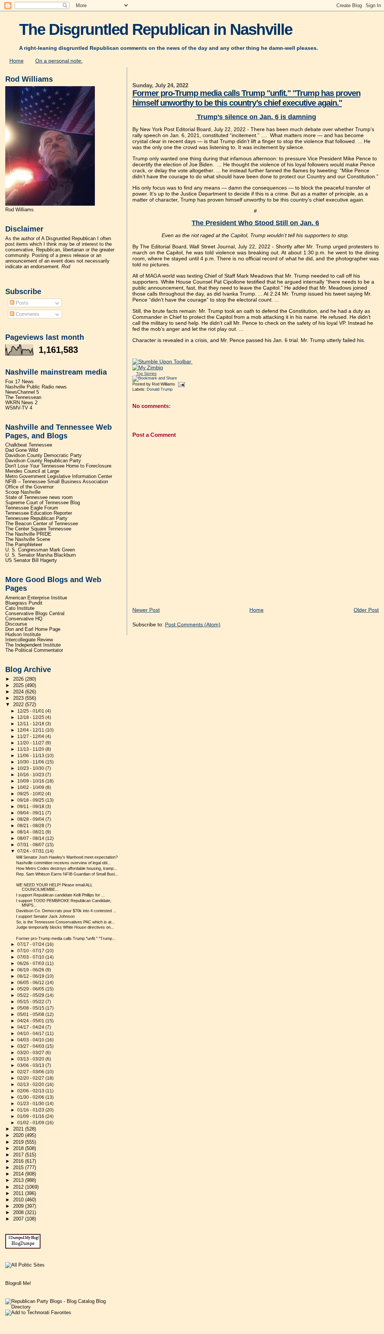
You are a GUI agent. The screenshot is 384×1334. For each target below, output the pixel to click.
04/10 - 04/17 (31, 1033)
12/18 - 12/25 (31, 717)
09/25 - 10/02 (31, 793)
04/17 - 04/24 (31, 1027)
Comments (26, 314)
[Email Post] (180, 384)
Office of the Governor (29, 487)
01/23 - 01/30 (31, 1103)
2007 (19, 1219)
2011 (19, 1193)
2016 (19, 1161)
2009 (19, 1206)
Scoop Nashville (22, 492)
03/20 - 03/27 (31, 1052)
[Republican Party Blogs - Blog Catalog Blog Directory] (63, 1307)
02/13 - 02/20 (31, 1084)
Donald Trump (159, 389)
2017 (19, 1155)
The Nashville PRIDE (28, 534)
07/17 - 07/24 (31, 944)
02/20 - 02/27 (31, 1078)
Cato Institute (19, 608)
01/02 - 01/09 (31, 1122)
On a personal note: (58, 61)
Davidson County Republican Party (43, 460)
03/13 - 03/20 (31, 1059)
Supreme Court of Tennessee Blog (42, 502)
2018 (19, 1148)
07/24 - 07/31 (31, 851)
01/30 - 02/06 (31, 1097)
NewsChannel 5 (22, 392)
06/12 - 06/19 (31, 976)
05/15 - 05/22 (31, 1001)
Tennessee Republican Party (36, 518)
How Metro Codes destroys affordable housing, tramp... (66, 868)
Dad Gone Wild (21, 450)
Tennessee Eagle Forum (31, 508)
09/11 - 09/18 (31, 806)
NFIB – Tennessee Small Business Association (56, 481)
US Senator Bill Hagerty (31, 560)
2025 (19, 685)
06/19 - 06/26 (31, 969)
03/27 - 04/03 (31, 1046)
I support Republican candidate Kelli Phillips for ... (60, 895)
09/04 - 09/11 (31, 813)
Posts (21, 303)
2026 (19, 679)
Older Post (366, 610)
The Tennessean (23, 397)
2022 (19, 704)
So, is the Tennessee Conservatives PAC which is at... (65, 922)
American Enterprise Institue (36, 598)
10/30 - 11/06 (31, 762)
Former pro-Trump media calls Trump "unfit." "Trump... (66, 938)
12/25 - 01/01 (31, 711)
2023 (19, 698)
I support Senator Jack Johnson (45, 916)
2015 (19, 1167)
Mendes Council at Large (32, 471)
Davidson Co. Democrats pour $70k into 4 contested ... (66, 910)
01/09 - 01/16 (31, 1116)
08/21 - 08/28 (31, 825)
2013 (19, 1180)
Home (16, 61)
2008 (19, 1212)
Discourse (16, 624)
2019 (19, 1142)
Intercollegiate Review (29, 639)
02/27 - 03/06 (31, 1071)
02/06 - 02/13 (31, 1090)
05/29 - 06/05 (31, 989)
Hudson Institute (23, 634)
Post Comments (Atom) (192, 624)
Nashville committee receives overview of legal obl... (63, 862)
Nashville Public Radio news (36, 387)
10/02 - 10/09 (31, 787)
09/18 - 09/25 (31, 800)
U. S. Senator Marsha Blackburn (40, 555)
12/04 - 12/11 (31, 730)
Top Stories (146, 373)
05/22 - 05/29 (31, 995)
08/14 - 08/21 (31, 832)
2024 (19, 692)
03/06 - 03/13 (31, 1065)
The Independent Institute (33, 645)
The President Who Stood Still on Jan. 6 (255, 223)
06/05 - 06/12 (31, 982)
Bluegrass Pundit (23, 603)
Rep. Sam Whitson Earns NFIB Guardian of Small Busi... (67, 874)
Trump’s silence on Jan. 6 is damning (255, 117)
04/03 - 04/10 (31, 1040)
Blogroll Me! (18, 1283)
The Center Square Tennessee (38, 529)
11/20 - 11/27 (31, 742)
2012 (19, 1187)
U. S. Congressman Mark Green (40, 550)
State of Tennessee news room (39, 497)
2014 (19, 1174)
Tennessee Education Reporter (38, 513)
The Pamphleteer (23, 544)
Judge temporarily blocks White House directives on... (65, 927)
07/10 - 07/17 (31, 950)
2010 (19, 1200)
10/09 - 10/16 (31, 781)
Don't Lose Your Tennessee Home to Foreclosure (58, 466)
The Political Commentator (34, 650)
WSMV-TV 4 (18, 408)
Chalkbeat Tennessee (28, 445)
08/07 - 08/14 (31, 838)
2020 (19, 1135)
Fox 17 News (19, 381)
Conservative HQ (23, 618)
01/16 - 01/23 (31, 1110)
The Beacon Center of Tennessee (41, 523)
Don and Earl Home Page (32, 629)
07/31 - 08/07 (31, 844)
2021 (19, 1129)
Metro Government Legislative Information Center (58, 476)
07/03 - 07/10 (31, 957)
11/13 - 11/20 (31, 749)
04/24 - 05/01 (31, 1020)
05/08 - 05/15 (31, 1008)
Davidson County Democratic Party (43, 455)
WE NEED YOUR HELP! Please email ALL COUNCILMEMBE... (54, 887)
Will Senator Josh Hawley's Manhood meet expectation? (67, 857)
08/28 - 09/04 (31, 819)
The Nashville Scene (27, 539)
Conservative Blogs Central (34, 613)
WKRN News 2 (21, 402)
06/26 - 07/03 (31, 963)
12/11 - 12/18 (31, 723)
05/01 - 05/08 (31, 1014)
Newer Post (146, 610)
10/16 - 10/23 (31, 774)
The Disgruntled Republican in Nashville (155, 29)
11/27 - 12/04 (31, 736)
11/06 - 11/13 (31, 755)
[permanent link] (162, 361)
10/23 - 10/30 (31, 768)
